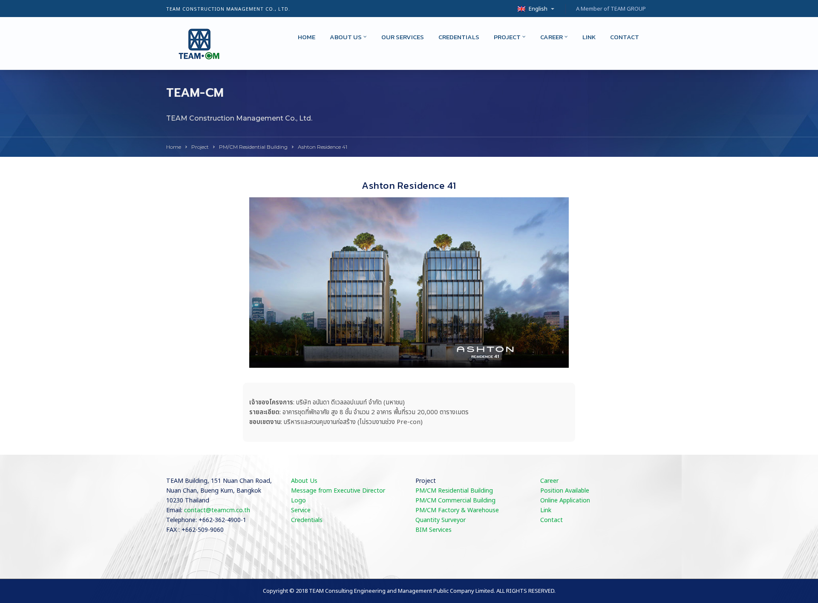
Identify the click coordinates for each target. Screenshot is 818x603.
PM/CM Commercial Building (455, 500)
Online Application (565, 500)
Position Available (564, 490)
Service (301, 510)
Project (507, 37)
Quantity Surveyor (440, 520)
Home (306, 37)
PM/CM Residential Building (253, 147)
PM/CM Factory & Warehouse (457, 510)
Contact (624, 37)
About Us (304, 480)
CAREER (551, 37)
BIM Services (433, 529)
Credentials (458, 37)
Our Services (402, 37)
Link (589, 37)
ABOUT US (346, 37)
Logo (298, 500)
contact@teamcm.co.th (217, 510)
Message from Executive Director (338, 490)
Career (549, 480)
